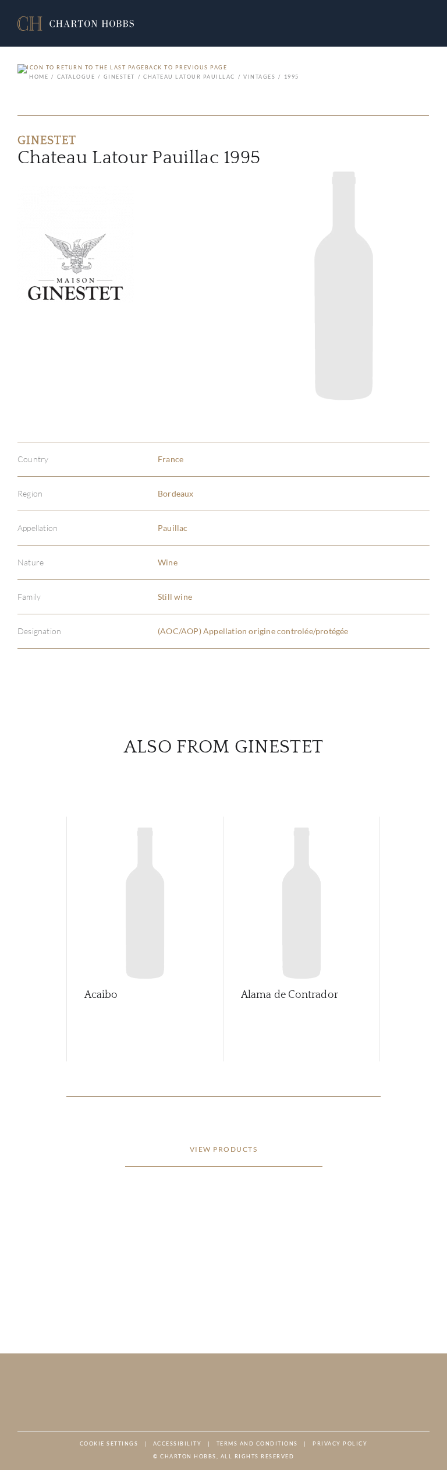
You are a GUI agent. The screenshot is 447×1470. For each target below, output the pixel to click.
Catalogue (76, 76)
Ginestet (119, 76)
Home (38, 76)
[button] (75, 23)
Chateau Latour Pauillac (189, 76)
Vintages (259, 76)
